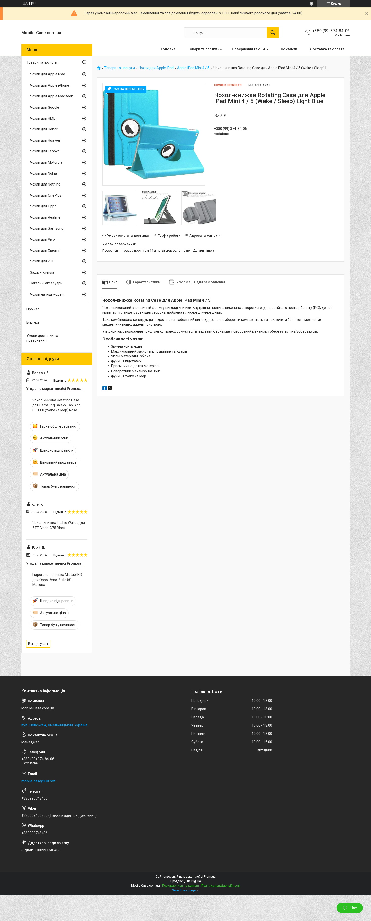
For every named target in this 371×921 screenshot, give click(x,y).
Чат (353, 908)
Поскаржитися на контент (180, 885)
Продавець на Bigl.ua (185, 881)
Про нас (32, 309)
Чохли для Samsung (46, 228)
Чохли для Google (44, 107)
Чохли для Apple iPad (156, 68)
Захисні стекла (42, 272)
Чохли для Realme (45, 217)
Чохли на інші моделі (47, 294)
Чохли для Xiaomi (44, 250)
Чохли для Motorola (46, 162)
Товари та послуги (203, 49)
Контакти (289, 49)
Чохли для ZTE (42, 261)
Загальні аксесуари (46, 283)
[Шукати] (273, 32)
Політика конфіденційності (220, 885)
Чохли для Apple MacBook (51, 96)
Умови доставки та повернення (42, 338)
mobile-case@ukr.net (38, 781)
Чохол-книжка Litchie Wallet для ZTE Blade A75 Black (58, 525)
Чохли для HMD (43, 118)
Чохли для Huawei (45, 140)
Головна (168, 49)
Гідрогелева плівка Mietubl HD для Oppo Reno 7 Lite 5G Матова (57, 580)
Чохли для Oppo (43, 206)
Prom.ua (210, 876)
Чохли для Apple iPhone (49, 85)
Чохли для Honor (44, 129)
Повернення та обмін (250, 49)
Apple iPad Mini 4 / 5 (193, 68)
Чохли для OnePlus (45, 195)
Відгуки (32, 322)
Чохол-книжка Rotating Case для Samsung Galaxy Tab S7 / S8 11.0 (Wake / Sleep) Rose (56, 405)
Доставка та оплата (327, 49)
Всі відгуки (37, 644)
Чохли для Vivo (42, 239)
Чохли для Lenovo (45, 151)
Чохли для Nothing (45, 184)
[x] (110, 389)
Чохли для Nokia (43, 173)
